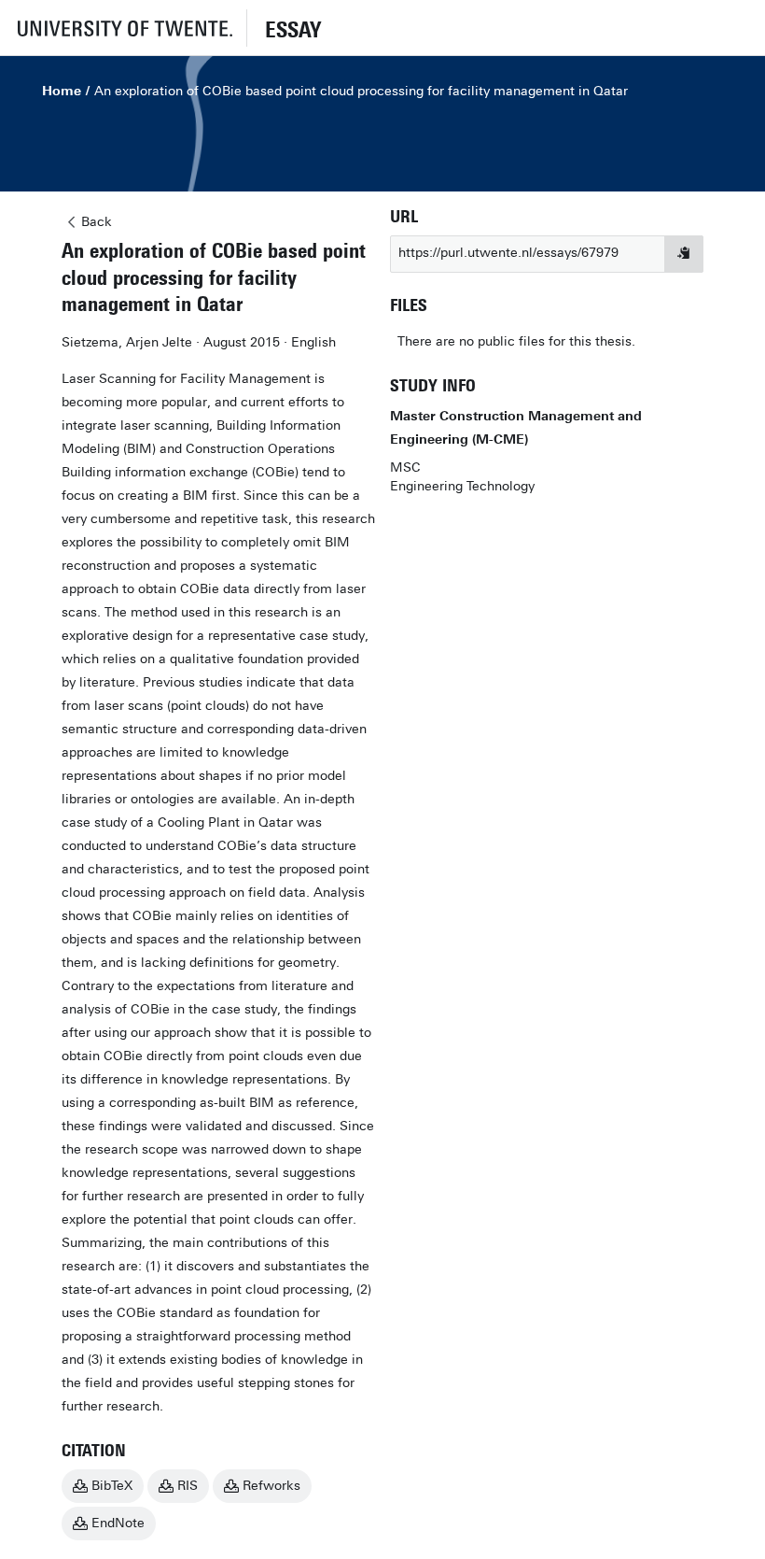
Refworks (271, 1486)
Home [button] (61, 91)
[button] (123, 27)
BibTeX (111, 1486)
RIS (187, 1486)
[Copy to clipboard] (683, 254)
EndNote (118, 1523)
